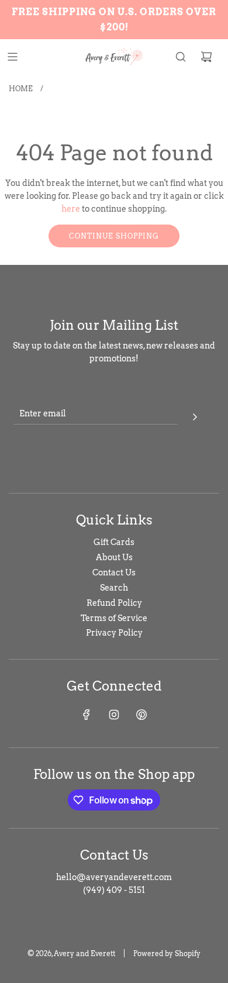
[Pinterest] (141, 714)
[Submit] (195, 415)
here (70, 208)
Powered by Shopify (167, 953)
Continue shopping (114, 236)
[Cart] (206, 57)
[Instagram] (114, 714)
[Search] (181, 57)
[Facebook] (86, 714)
